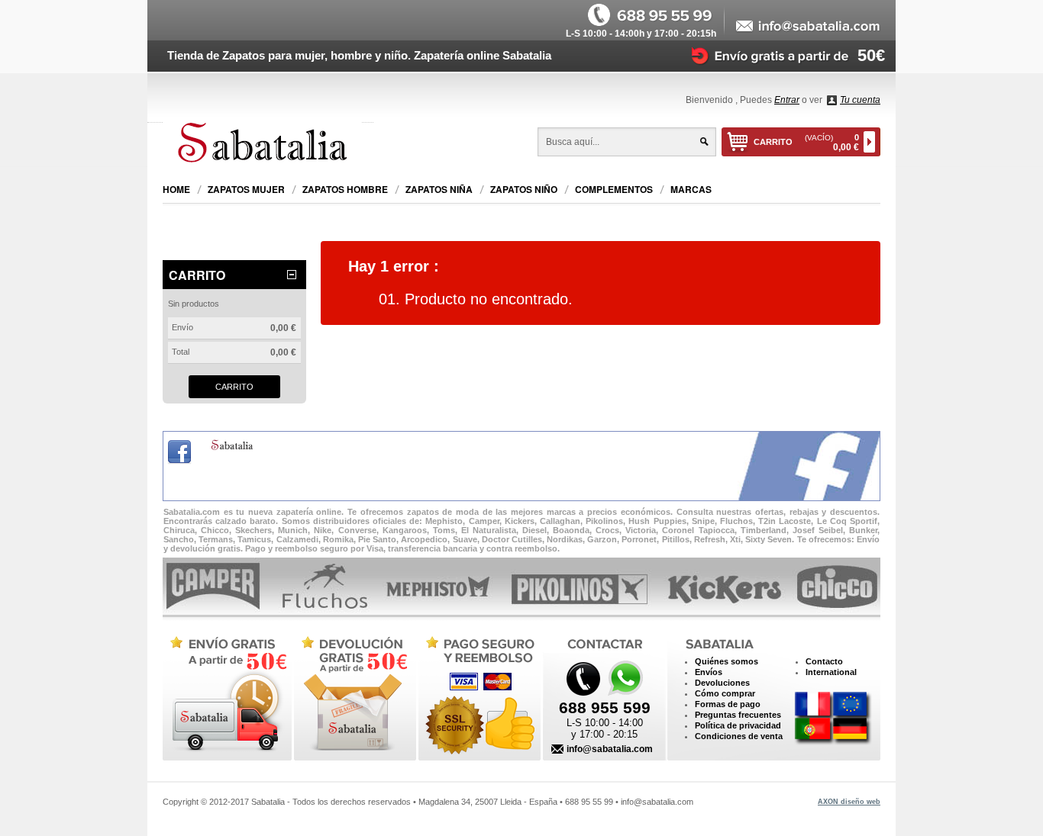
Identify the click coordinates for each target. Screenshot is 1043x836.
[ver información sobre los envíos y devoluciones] (780, 55)
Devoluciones (722, 682)
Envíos (708, 672)
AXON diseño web (849, 801)
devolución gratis (352, 695)
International (831, 672)
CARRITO (806, 143)
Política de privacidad (738, 725)
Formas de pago (727, 704)
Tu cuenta (860, 100)
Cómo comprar (725, 693)
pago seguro (476, 695)
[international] (833, 719)
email (808, 26)
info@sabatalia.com (610, 749)
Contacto (824, 661)
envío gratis (226, 695)
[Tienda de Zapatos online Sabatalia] (268, 145)
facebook (179, 452)
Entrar (786, 100)
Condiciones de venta (739, 736)
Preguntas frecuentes (738, 714)
